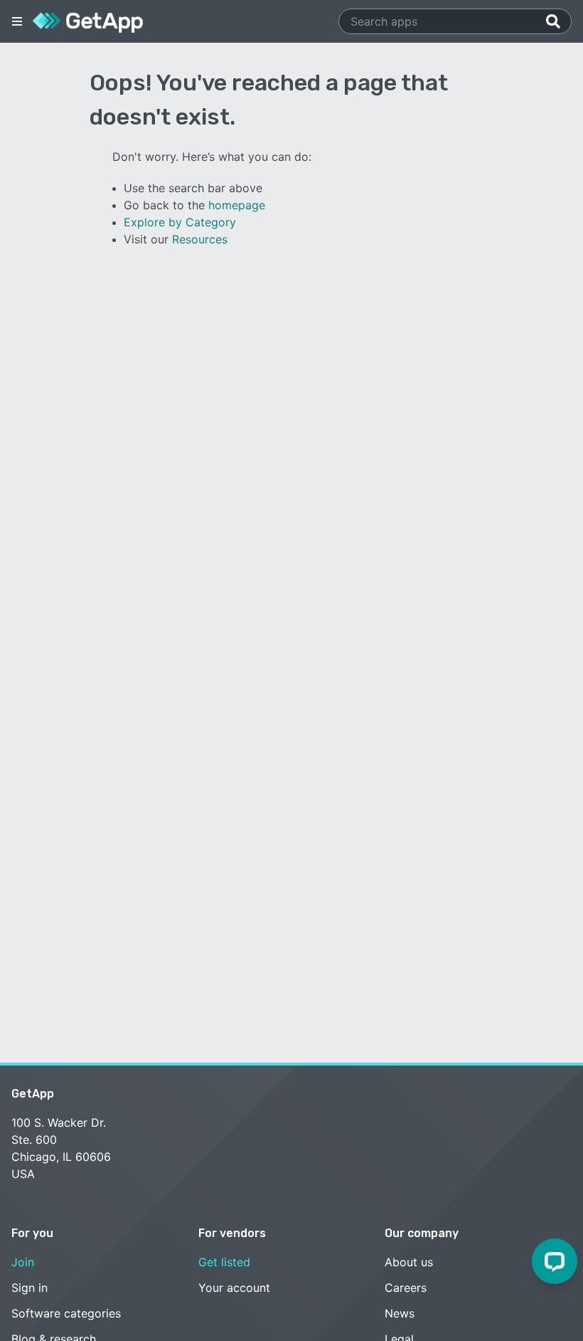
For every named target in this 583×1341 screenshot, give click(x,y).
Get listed (224, 1262)
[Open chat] (554, 1261)
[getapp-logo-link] (88, 21)
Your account (234, 1287)
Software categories (66, 1313)
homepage (236, 205)
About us (409, 1262)
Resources (200, 239)
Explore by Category (180, 222)
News (399, 1313)
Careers (406, 1287)
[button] (17, 21)
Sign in (29, 1287)
